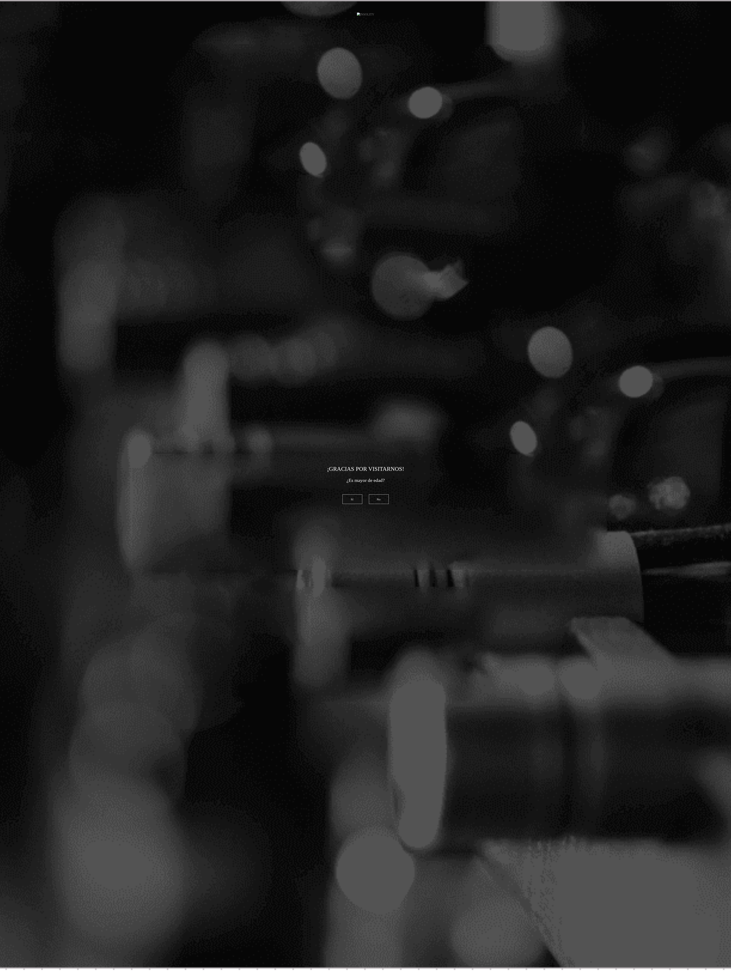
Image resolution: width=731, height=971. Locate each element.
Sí (352, 499)
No (379, 499)
